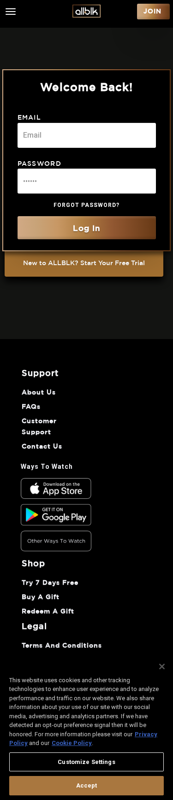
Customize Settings (86, 761)
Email (30, 118)
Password (40, 164)
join (152, 11)
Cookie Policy (72, 742)
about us (39, 392)
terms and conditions (62, 645)
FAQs (31, 407)
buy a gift (41, 597)
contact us (42, 446)
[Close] (162, 666)
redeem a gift (48, 611)
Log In (87, 228)
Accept (86, 785)
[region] (86, 727)
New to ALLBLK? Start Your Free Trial (84, 263)
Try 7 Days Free (50, 583)
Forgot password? (86, 205)
